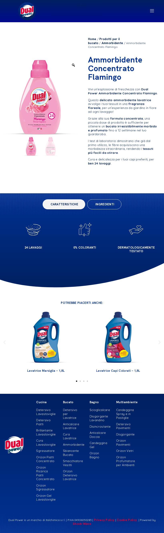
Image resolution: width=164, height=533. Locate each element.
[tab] (64, 204)
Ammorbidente (112, 43)
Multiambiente (127, 402)
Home (92, 39)
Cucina (41, 402)
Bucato (68, 402)
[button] (4, 342)
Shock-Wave (82, 524)
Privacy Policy (104, 520)
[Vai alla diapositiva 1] (76, 381)
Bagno (94, 402)
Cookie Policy (127, 520)
